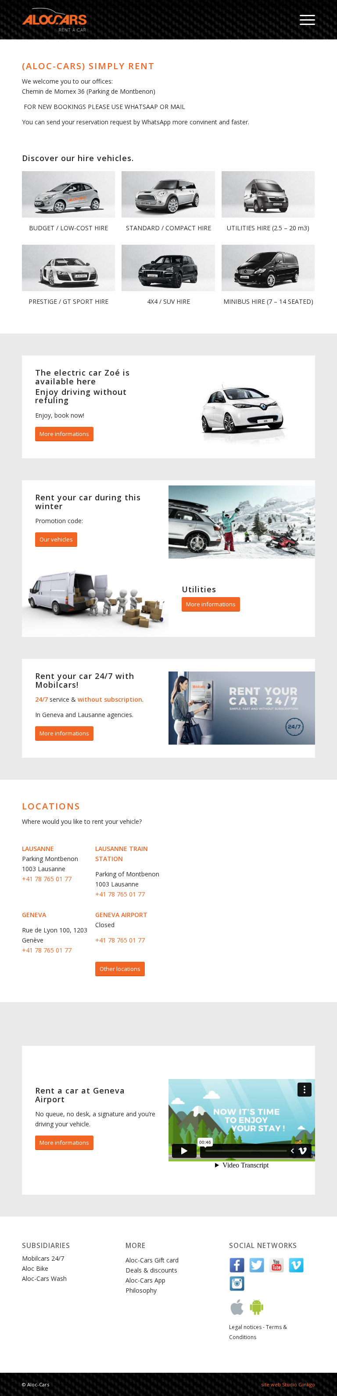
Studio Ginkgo (298, 1384)
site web (271, 1384)
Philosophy (141, 1290)
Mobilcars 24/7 (43, 1258)
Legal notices (245, 1327)
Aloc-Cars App (145, 1280)
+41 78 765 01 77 (47, 879)
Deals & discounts (151, 1270)
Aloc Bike (35, 1268)
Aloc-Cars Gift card (152, 1260)
